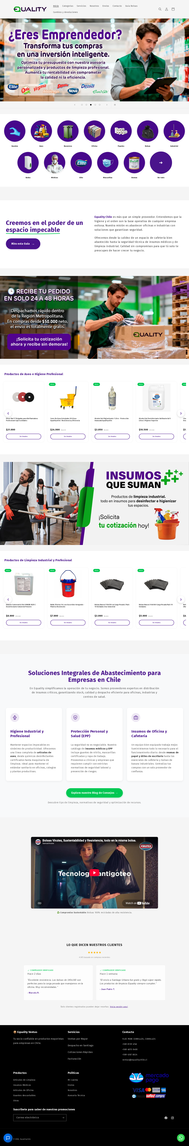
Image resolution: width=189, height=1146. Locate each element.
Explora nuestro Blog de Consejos (94, 792)
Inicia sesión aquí (119, 1006)
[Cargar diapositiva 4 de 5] (95, 105)
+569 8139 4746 (129, 1044)
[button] (160, 9)
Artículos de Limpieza (24, 1080)
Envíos (71, 1085)
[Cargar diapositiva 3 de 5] (91, 105)
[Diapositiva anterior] (74, 105)
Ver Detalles (24, 436)
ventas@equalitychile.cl (134, 1060)
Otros (16, 1100)
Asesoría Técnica (76, 1095)
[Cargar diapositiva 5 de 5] (99, 105)
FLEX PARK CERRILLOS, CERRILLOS (139, 1039)
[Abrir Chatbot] (8, 1138)
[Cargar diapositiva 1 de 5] (82, 105)
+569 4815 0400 (130, 1049)
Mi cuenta (73, 1080)
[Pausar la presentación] (114, 105)
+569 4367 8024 (129, 1054)
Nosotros (72, 1090)
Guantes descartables (24, 1095)
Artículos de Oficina (23, 1090)
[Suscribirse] (63, 1117)
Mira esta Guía (23, 244)
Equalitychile (25, 1139)
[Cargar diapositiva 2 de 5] (86, 105)
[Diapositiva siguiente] (107, 105)
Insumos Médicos (22, 1085)
